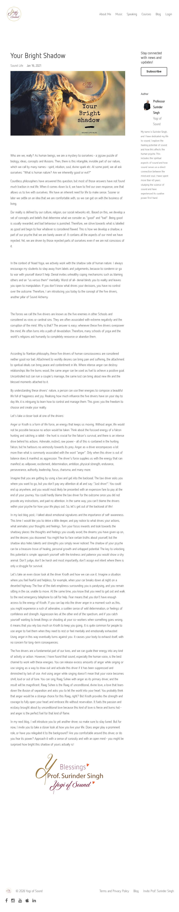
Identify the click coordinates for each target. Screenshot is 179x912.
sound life (16, 65)
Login (168, 14)
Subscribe (154, 71)
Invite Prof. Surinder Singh (158, 891)
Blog (158, 14)
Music (118, 14)
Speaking (132, 14)
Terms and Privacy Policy (114, 891)
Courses (146, 14)
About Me (105, 14)
